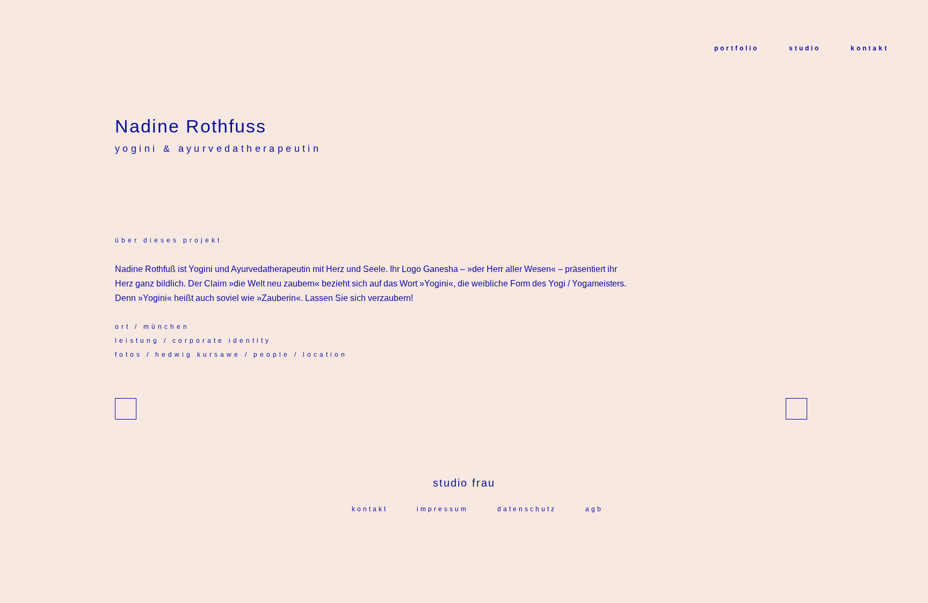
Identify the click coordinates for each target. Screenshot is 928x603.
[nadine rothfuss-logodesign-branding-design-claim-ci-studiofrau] (122, 187)
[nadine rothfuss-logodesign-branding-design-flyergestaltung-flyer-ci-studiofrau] (135, 187)
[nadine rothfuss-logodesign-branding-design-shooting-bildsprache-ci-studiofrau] (131, 187)
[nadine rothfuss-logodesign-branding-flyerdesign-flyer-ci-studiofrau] (137, 187)
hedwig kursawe (198, 354)
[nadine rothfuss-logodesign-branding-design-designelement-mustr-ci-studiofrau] (120, 187)
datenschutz (526, 509)
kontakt (370, 509)
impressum (442, 509)
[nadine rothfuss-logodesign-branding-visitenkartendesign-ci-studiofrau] (129, 187)
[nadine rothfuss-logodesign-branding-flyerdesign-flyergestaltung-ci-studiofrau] (133, 187)
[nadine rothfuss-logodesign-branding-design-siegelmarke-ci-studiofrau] (116, 187)
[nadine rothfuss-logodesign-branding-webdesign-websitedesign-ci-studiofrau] (118, 187)
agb (594, 509)
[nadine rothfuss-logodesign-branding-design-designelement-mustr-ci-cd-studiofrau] (142, 187)
